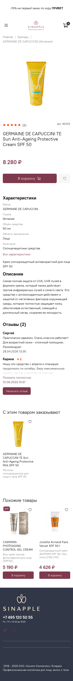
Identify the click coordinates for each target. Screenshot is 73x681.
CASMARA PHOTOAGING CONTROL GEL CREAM (18, 545)
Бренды (23, 37)
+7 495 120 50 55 (18, 617)
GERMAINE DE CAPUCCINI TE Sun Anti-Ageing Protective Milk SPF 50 (18, 459)
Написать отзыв (17, 391)
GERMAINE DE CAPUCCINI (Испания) (28, 41)
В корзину (18, 575)
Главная (8, 37)
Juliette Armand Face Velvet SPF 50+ (53, 544)
